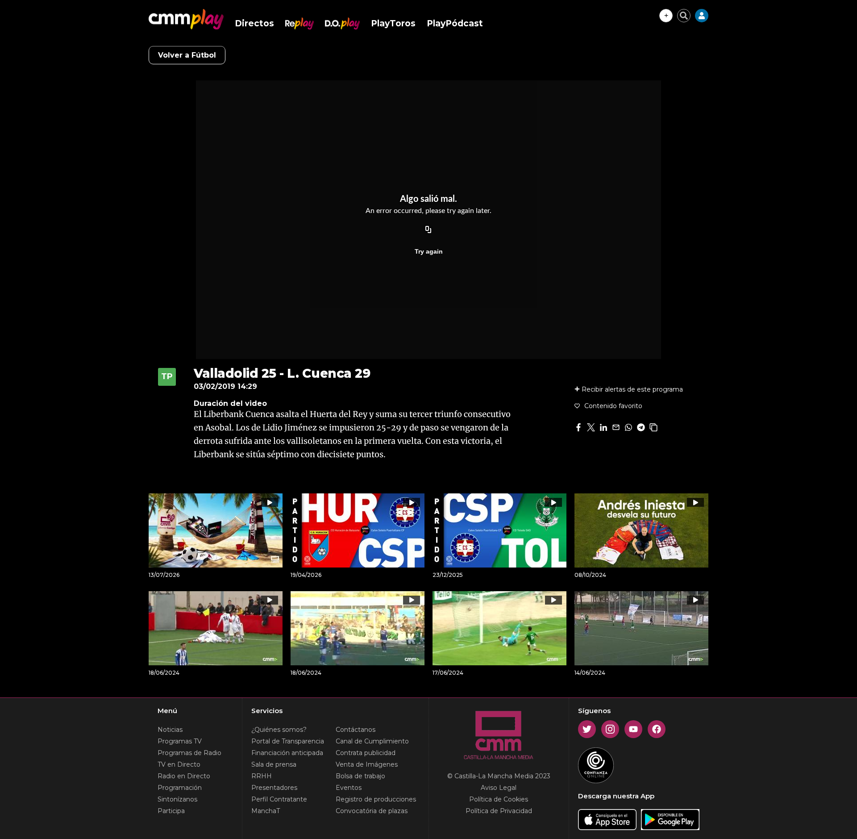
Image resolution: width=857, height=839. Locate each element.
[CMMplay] (186, 19)
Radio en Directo (184, 776)
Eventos (349, 788)
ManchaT (265, 811)
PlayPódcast (455, 23)
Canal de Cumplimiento (372, 741)
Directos (254, 23)
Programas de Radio (189, 753)
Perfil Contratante (279, 799)
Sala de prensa (273, 764)
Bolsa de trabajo (360, 776)
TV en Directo (179, 764)
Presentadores (274, 788)
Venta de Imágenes (367, 764)
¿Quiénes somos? (279, 730)
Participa (171, 811)
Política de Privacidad (499, 811)
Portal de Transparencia (287, 741)
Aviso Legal (498, 788)
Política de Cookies (498, 799)
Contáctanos (355, 730)
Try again (429, 251)
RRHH (261, 776)
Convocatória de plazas (372, 811)
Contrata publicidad (365, 753)
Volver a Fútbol (187, 55)
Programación (180, 788)
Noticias (170, 730)
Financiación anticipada (287, 753)
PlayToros (393, 23)
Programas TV (180, 741)
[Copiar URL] (428, 230)
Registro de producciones (376, 799)
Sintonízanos (177, 799)
